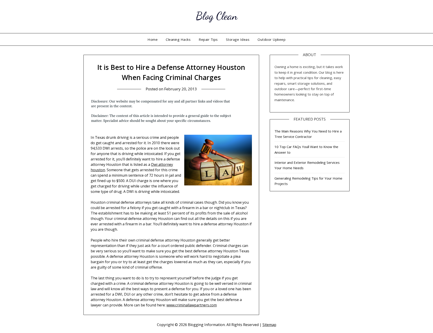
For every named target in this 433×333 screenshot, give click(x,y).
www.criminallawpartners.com (191, 305)
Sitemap (269, 324)
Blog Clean (216, 15)
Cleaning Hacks (178, 39)
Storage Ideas (238, 39)
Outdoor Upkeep (272, 39)
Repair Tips (208, 39)
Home (152, 39)
